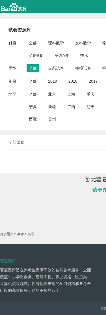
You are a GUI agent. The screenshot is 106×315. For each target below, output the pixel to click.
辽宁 (90, 106)
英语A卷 (62, 55)
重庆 (90, 94)
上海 (71, 94)
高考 (20, 234)
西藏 (33, 119)
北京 (52, 94)
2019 (52, 81)
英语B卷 (36, 55)
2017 (93, 81)
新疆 (52, 106)
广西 (71, 106)
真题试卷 (56, 68)
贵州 (52, 119)
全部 (33, 43)
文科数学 (83, 43)
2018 (72, 81)
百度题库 (7, 234)
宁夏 (33, 106)
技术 (84, 55)
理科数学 (56, 43)
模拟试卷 (83, 68)
